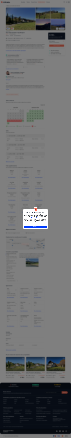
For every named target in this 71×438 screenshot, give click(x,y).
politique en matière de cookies (36, 217)
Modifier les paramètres (35, 224)
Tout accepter (35, 226)
